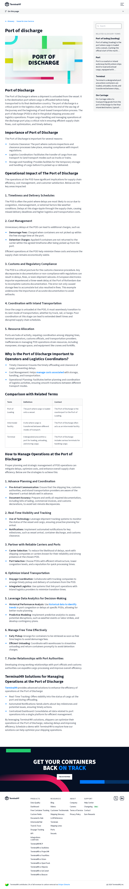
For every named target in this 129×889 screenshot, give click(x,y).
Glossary (11, 21)
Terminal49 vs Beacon (38, 874)
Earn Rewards (89, 814)
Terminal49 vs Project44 (39, 851)
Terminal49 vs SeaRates (39, 847)
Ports (53, 829)
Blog (52, 802)
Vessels (54, 833)
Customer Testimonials (60, 810)
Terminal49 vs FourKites (39, 855)
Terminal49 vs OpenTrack (40, 863)
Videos (53, 806)
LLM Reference (57, 818)
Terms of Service (76, 810)
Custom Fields (36, 814)
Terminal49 (11, 688)
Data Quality (35, 802)
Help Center (89, 802)
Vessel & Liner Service (25, 21)
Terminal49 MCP (36, 844)
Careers (73, 806)
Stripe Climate (64, 884)
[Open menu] (122, 4)
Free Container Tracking (39, 810)
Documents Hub (36, 818)
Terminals (54, 822)
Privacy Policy (75, 814)
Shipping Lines (56, 826)
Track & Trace (35, 826)
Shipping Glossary (57, 814)
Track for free (64, 777)
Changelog (91, 806)
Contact (87, 810)
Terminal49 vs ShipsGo (39, 867)
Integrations (35, 837)
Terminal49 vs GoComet (39, 871)
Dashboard (34, 806)
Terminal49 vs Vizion (38, 859)
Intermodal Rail (36, 822)
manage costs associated (50, 372)
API (31, 833)
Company (73, 802)
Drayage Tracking (37, 829)
